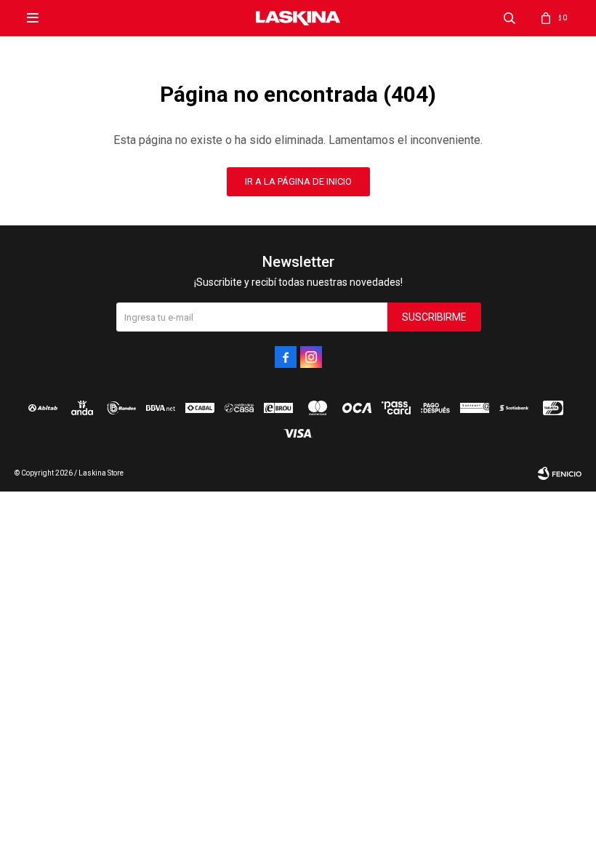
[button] (509, 18)
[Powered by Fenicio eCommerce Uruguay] (559, 473)
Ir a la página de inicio (298, 181)
